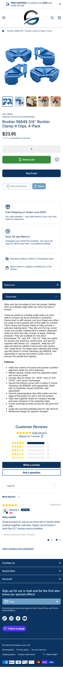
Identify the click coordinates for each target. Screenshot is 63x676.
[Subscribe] (57, 602)
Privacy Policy (42, 608)
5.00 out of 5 (39, 432)
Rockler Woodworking (23, 117)
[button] (59, 17)
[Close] (60, 4)
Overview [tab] (11, 296)
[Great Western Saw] (31, 17)
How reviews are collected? (18, 548)
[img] (9, 505)
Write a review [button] (31, 464)
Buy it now (31, 173)
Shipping (6, 138)
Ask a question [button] (31, 472)
